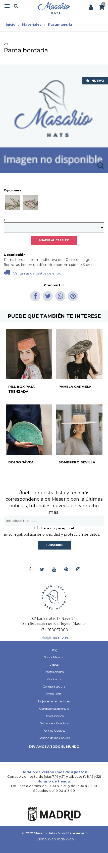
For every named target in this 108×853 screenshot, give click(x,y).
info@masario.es (54, 637)
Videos (54, 664)
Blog (54, 650)
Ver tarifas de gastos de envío (37, 273)
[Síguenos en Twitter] (42, 569)
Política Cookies (54, 730)
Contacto (54, 679)
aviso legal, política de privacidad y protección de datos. (52, 534)
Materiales (31, 24)
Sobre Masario (54, 657)
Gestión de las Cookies (54, 738)
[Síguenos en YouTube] (54, 569)
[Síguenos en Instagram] (78, 569)
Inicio (11, 24)
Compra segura (54, 686)
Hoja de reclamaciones (54, 701)
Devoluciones (54, 716)
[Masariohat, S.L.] (54, 7)
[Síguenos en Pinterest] (66, 569)
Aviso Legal (54, 694)
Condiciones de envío (54, 708)
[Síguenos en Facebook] (30, 569)
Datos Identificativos (54, 723)
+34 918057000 (54, 630)
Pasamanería (60, 24)
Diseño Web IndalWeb (54, 839)
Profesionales (54, 672)
